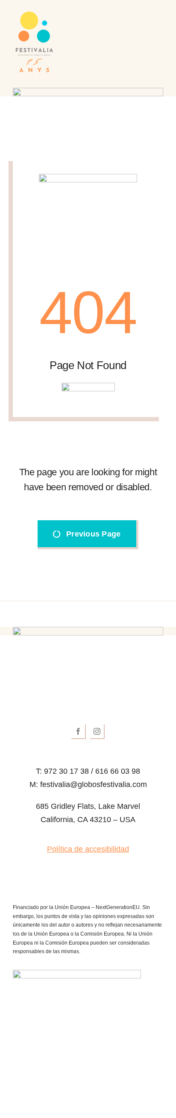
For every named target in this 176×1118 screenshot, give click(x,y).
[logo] (88, 656)
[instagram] (97, 731)
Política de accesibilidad (88, 849)
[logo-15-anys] (34, 14)
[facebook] (78, 731)
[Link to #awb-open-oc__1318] (159, 43)
